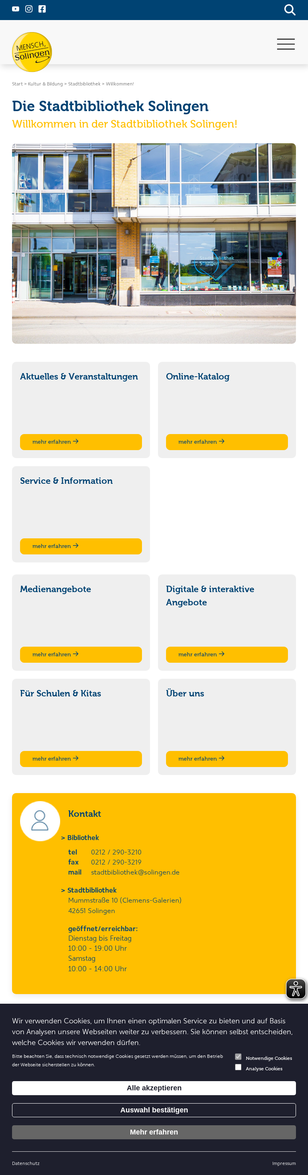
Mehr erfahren (154, 1132)
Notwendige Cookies (269, 1058)
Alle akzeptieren (154, 1088)
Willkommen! (120, 84)
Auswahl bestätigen (154, 1110)
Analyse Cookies (264, 1069)
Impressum (284, 1163)
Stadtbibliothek (92, 889)
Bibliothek (83, 837)
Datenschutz (26, 1163)
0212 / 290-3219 (116, 861)
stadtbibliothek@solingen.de (135, 871)
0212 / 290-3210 (116, 851)
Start (17, 84)
